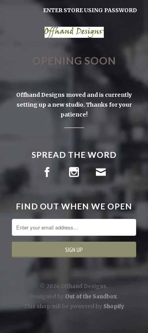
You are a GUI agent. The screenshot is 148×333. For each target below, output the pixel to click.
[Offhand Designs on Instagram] (74, 172)
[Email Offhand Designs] (101, 172)
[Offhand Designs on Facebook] (47, 172)
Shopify (113, 306)
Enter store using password (90, 10)
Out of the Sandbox (91, 296)
